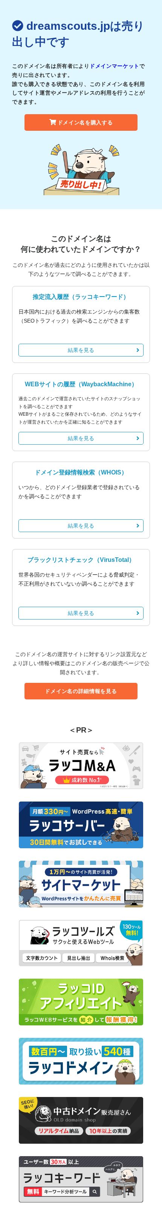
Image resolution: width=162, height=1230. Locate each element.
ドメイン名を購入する (85, 122)
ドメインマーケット (114, 66)
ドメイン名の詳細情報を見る (81, 691)
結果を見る (81, 350)
